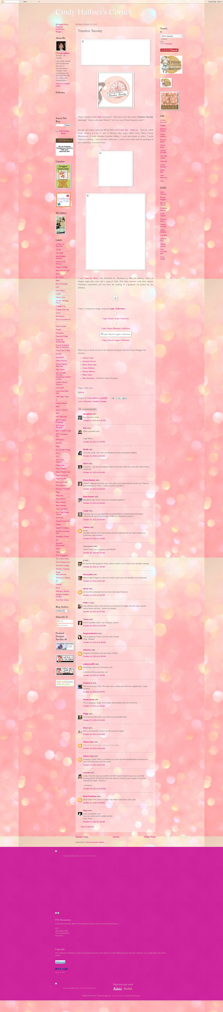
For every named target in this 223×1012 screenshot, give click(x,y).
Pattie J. (86, 603)
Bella (57, 280)
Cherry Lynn (60, 297)
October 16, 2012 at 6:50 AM (94, 520)
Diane (85, 463)
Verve (58, 588)
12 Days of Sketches (60, 245)
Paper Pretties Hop (63, 472)
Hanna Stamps (61, 361)
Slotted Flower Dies (63, 521)
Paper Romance (62, 475)
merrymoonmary (117, 996)
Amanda (86, 773)
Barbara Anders (163, 130)
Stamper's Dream (62, 537)
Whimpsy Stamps (62, 591)
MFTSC (59, 443)
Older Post (150, 836)
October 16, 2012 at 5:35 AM (94, 503)
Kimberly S (87, 683)
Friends (58, 354)
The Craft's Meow (62, 559)
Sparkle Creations (62, 528)
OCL (57, 456)
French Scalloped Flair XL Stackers (62, 346)
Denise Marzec (89, 480)
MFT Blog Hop (61, 417)
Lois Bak (163, 235)
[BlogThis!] (119, 398)
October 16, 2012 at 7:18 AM (94, 539)
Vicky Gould (162, 258)
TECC (58, 549)
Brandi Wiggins (163, 198)
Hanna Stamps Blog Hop (61, 365)
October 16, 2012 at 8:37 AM (94, 581)
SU (57, 540)
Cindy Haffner (92, 398)
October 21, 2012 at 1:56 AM (94, 822)
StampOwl (87, 414)
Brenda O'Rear (163, 204)
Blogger (137, 996)
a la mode (59, 253)
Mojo (57, 446)
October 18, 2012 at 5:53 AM (94, 734)
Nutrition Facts (84, 856)
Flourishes (88, 401)
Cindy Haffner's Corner (94, 11)
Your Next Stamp (62, 600)
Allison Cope (88, 742)
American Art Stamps (61, 263)
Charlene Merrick (163, 209)
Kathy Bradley (163, 231)
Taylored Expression (60, 544)
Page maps (60, 465)
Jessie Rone (162, 146)
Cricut (58, 313)
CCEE (58, 294)
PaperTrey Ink (61, 479)
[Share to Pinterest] (126, 398)
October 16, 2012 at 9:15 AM (94, 595)
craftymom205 (89, 664)
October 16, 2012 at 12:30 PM (94, 656)
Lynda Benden (163, 166)
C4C (57, 287)
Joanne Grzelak (163, 152)
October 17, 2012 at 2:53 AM (94, 706)
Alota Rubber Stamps (61, 257)
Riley (58, 492)
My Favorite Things (63, 450)
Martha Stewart (61, 403)
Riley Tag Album (62, 509)
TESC (58, 552)
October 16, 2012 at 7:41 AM (94, 553)
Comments (63, 625)
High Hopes (60, 369)
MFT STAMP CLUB (63, 431)
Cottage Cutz (61, 306)
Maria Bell (162, 171)
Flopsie (58, 330)
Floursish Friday (62, 336)
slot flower (59, 518)
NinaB (85, 449)
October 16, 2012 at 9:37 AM (94, 612)
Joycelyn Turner (163, 157)
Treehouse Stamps (63, 578)
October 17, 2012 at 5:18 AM (94, 720)
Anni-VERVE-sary (63, 270)
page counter (60, 972)
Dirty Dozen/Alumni (63, 319)
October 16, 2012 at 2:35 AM (94, 456)
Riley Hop (59, 496)
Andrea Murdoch (163, 121)
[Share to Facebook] (124, 398)
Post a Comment (87, 827)
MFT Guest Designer (60, 427)
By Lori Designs (62, 284)
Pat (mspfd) (88, 574)
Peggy (85, 714)
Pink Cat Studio (61, 482)
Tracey (86, 619)
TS (57, 581)
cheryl (85, 589)
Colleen (86, 527)
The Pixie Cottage (62, 565)
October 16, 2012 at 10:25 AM (94, 626)
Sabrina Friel (163, 240)
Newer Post (81, 836)
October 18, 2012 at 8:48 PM (94, 803)
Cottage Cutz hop (62, 309)
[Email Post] (112, 398)
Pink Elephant (61, 485)
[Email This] (117, 398)
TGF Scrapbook (62, 555)
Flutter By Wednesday (60, 341)
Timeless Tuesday (100, 401)
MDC (58, 407)
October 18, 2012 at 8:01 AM (94, 765)
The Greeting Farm (63, 562)
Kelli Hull (163, 161)
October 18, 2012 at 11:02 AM (94, 789)
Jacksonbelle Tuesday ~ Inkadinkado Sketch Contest (63, 376)
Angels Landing (61, 267)
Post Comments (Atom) (95, 842)
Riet (84, 428)
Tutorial (58, 584)
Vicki (162, 181)
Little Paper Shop (62, 397)
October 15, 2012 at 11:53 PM (94, 420)
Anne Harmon (163, 193)
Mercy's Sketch (62, 410)
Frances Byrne (163, 141)
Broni (85, 728)
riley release (60, 499)
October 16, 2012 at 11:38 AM (94, 642)
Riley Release (61, 506)
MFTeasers (60, 440)
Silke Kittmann (163, 177)
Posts (61, 621)
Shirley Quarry (163, 245)
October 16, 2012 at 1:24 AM (94, 442)
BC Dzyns (60, 277)
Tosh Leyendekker (163, 251)
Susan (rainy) (88, 699)
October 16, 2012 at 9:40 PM (94, 692)
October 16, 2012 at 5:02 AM (94, 489)
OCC (58, 453)
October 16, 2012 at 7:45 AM (94, 567)
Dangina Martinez (90, 633)
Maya (85, 810)
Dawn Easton (88, 497)
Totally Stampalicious (61, 573)
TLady (85, 511)
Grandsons (60, 357)
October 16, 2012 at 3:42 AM (94, 472)
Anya (58, 274)
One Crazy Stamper (60, 461)
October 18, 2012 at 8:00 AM (94, 748)
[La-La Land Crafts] (171, 73)
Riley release (61, 502)
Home (116, 836)
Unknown (87, 650)
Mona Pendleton (89, 796)
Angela (163, 125)
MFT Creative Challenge (61, 421)
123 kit (58, 250)
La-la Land (60, 388)
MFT (57, 413)
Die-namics (60, 316)
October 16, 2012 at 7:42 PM (94, 675)
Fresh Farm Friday (63, 351)
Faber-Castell (61, 326)
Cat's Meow (60, 291)
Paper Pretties (61, 469)
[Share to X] (121, 398)
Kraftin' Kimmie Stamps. (61, 383)
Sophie (58, 524)
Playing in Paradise (63, 489)
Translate (168, 44)
